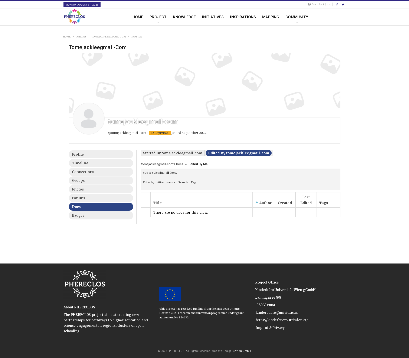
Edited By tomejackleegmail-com (238, 153)
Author (265, 203)
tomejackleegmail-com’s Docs (162, 164)
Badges (78, 215)
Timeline (80, 163)
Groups (78, 180)
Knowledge (184, 17)
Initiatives (213, 17)
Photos (78, 189)
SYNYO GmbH (242, 350)
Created (285, 203)
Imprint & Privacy (270, 328)
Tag (193, 182)
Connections (83, 172)
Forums (78, 198)
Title (157, 203)
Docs (76, 207)
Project (158, 17)
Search (183, 182)
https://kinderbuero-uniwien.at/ (282, 320)
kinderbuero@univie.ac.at (277, 313)
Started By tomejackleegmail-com (172, 153)
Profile (78, 154)
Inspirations (243, 17)
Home (137, 17)
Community (296, 17)
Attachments (166, 182)
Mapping (270, 17)
